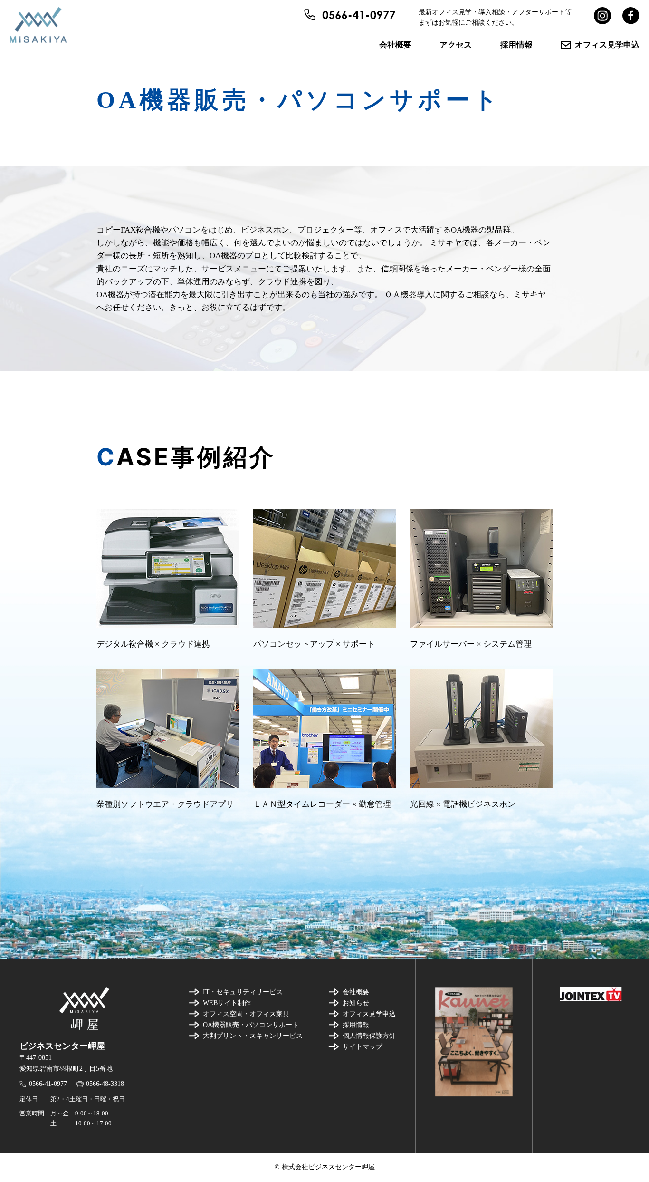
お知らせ (356, 1003)
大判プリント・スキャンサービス (253, 1035)
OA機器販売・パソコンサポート (251, 1024)
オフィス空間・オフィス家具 (246, 1013)
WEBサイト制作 (227, 1003)
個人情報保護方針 (369, 1035)
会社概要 (395, 44)
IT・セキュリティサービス (243, 992)
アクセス (455, 44)
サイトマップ (362, 1046)
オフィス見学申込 (607, 44)
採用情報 (516, 44)
